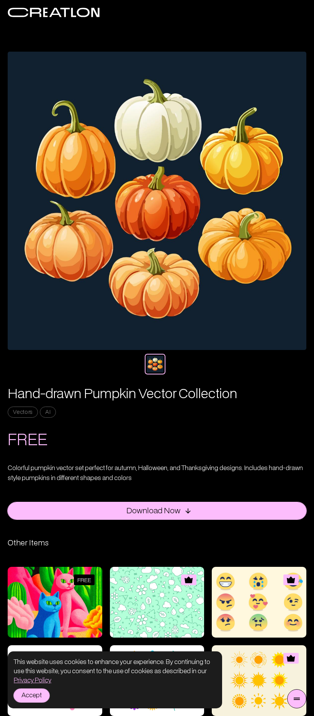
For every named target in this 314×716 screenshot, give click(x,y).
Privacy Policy (32, 680)
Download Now (153, 511)
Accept (31, 695)
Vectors (23, 412)
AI (48, 412)
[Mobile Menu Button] (296, 698)
